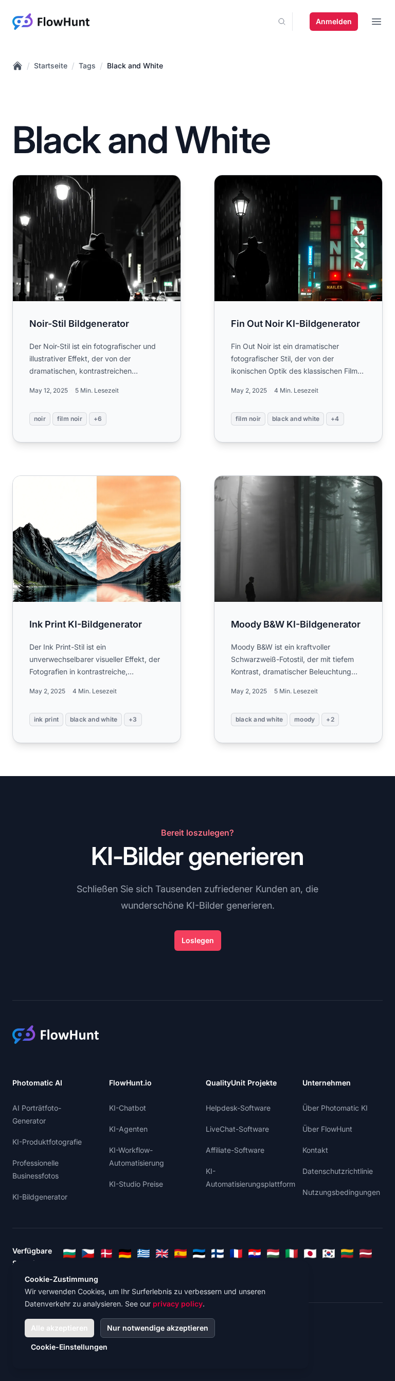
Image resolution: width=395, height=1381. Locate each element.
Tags (87, 65)
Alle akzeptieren (59, 1327)
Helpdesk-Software (238, 1107)
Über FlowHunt (327, 1129)
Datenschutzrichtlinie (337, 1171)
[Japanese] (310, 1253)
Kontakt (315, 1150)
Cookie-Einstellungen (69, 1346)
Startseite (50, 65)
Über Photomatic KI (335, 1107)
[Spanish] (180, 1253)
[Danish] (106, 1253)
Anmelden (334, 21)
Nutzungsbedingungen (341, 1192)
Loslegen (198, 940)
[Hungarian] (273, 1253)
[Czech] (88, 1253)
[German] (125, 1253)
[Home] (17, 66)
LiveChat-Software (237, 1129)
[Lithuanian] (347, 1253)
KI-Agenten (128, 1129)
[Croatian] (254, 1253)
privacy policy (178, 1303)
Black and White (135, 65)
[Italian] (291, 1253)
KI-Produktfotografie (47, 1141)
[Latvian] (366, 1253)
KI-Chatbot (127, 1107)
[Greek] (143, 1253)
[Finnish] (217, 1253)
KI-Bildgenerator (39, 1196)
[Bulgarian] (69, 1253)
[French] (236, 1253)
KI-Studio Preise (136, 1184)
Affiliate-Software (235, 1150)
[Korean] (328, 1253)
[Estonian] (199, 1253)
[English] (162, 1253)
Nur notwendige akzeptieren (157, 1327)
